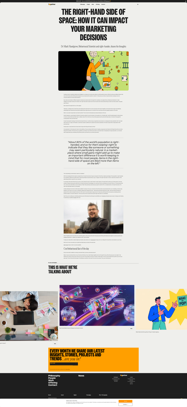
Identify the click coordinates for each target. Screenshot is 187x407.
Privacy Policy (68, 369)
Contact (52, 385)
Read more (108, 1)
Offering (52, 383)
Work (51, 380)
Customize (125, 404)
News (81, 376)
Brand (49, 395)
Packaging (88, 395)
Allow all (125, 401)
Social (62, 395)
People (52, 378)
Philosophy (54, 376)
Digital (75, 395)
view (55, 343)
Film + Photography (103, 395)
